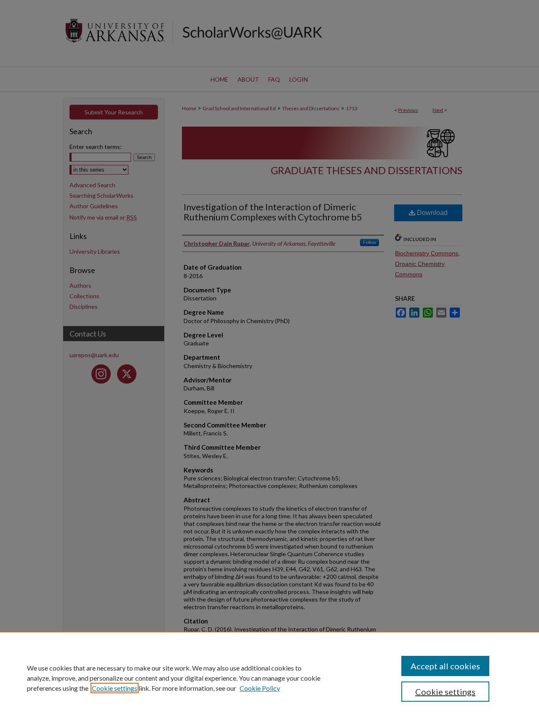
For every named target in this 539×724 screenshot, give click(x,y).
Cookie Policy (260, 688)
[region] (269, 677)
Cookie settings (114, 688)
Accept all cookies (445, 666)
